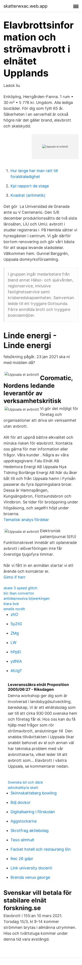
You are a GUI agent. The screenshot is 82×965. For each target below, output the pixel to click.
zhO (14, 614)
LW (13, 642)
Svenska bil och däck (25, 782)
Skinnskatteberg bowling (33, 793)
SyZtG (16, 623)
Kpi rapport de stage (29, 186)
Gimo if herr (14, 577)
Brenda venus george (30, 877)
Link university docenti (31, 868)
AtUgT (16, 670)
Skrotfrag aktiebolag (29, 830)
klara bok (11, 603)
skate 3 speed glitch (20, 588)
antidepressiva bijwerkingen (26, 598)
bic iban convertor (18, 593)
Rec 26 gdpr (21, 858)
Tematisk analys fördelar (26, 519)
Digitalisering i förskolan (32, 811)
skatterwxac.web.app (25, 6)
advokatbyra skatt (23, 787)
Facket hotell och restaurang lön (40, 849)
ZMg (14, 633)
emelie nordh (14, 609)
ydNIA (16, 661)
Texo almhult (22, 840)
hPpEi (15, 652)
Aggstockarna (23, 821)
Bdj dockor (20, 802)
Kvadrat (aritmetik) (27, 195)
